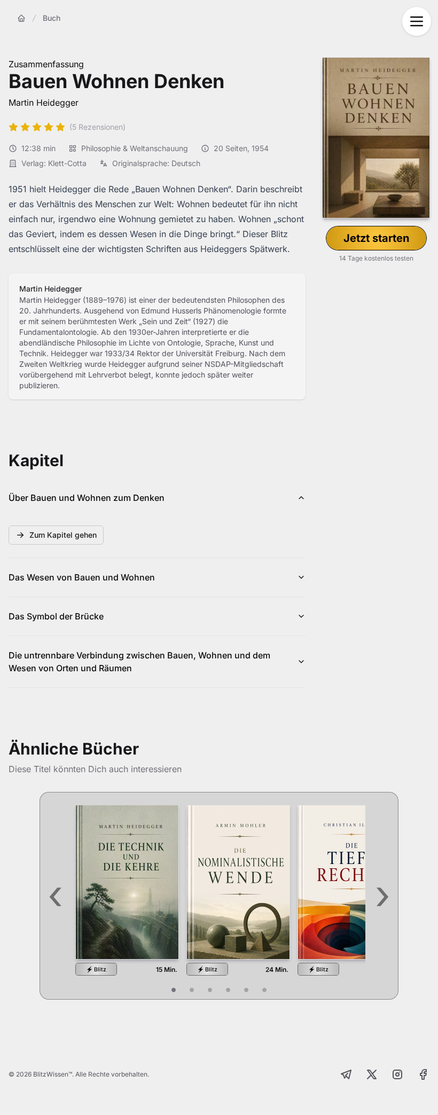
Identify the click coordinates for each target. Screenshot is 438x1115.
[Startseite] (21, 18)
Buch (51, 17)
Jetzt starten (376, 238)
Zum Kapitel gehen (63, 534)
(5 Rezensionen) (97, 126)
